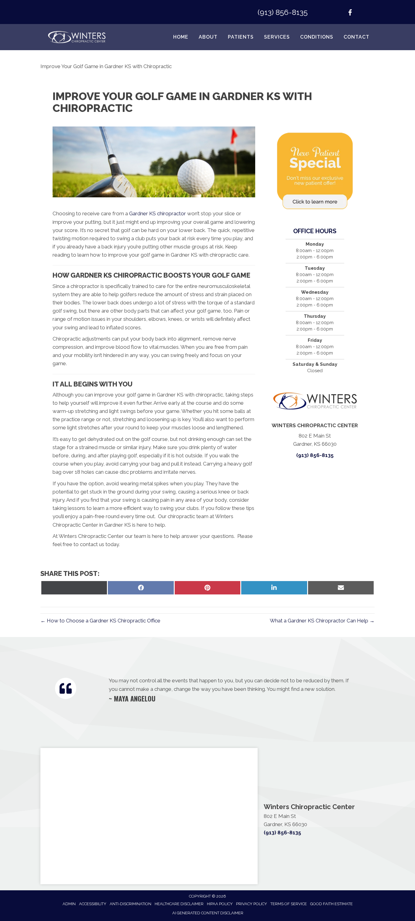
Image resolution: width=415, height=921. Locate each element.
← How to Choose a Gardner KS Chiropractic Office (100, 621)
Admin (69, 904)
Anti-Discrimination (130, 904)
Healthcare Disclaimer (179, 904)
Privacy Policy (251, 904)
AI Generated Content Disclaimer (207, 913)
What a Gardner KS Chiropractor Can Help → (322, 621)
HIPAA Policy (220, 904)
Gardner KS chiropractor (157, 213)
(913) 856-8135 (283, 12)
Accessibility (92, 904)
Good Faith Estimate (331, 904)
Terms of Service (288, 904)
